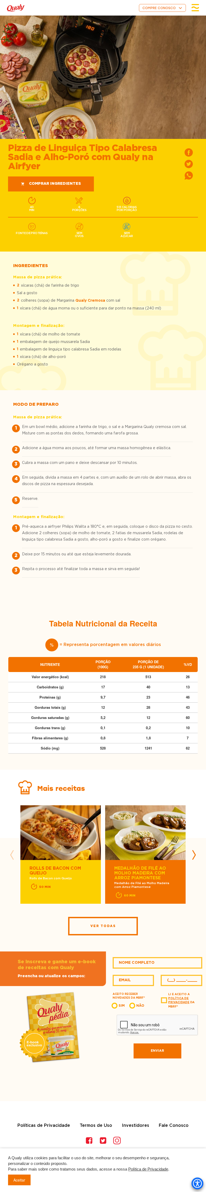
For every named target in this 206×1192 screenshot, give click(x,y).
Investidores (135, 1125)
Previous (12, 855)
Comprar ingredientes (55, 184)
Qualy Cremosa (90, 300)
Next (194, 855)
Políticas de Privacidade (43, 1125)
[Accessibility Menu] (197, 1183)
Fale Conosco (174, 1125)
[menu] (195, 8)
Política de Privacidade (148, 1169)
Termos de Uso (96, 1125)
